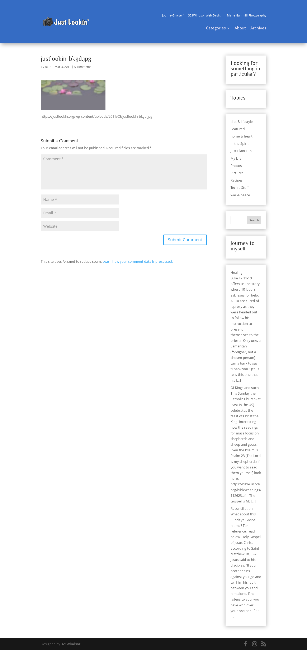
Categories (216, 29)
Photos (236, 165)
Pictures (237, 173)
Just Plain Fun (241, 151)
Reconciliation (242, 508)
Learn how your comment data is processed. (138, 261)
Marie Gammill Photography (246, 15)
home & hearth (243, 136)
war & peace (240, 195)
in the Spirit (240, 143)
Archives (258, 29)
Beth (48, 67)
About (240, 29)
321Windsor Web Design (205, 15)
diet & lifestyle (242, 121)
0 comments (82, 67)
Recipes (237, 180)
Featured (238, 129)
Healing (236, 272)
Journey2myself (173, 15)
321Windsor (70, 644)
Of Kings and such (245, 387)
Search (254, 220)
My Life (236, 158)
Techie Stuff (240, 187)
